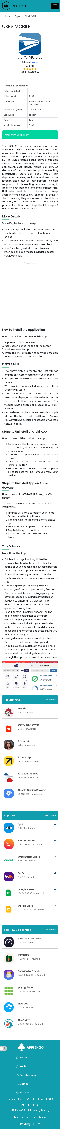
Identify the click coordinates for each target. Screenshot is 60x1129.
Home (8, 16)
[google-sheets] (55, 889)
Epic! (20, 824)
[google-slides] (55, 905)
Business (34, 62)
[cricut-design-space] (55, 856)
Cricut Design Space (29, 856)
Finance (24, 1092)
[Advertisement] (30, 295)
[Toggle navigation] (55, 6)
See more (50, 699)
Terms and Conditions (30, 1117)
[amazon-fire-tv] (55, 840)
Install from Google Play (17, 134)
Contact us (35, 1099)
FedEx (21, 873)
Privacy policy (30, 1124)
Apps (17, 16)
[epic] (55, 824)
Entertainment (28, 1075)
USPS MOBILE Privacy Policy (30, 1110)
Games (23, 1083)
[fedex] (55, 873)
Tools (22, 1066)
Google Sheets (26, 889)
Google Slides (25, 905)
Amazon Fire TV (26, 840)
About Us (15, 1099)
